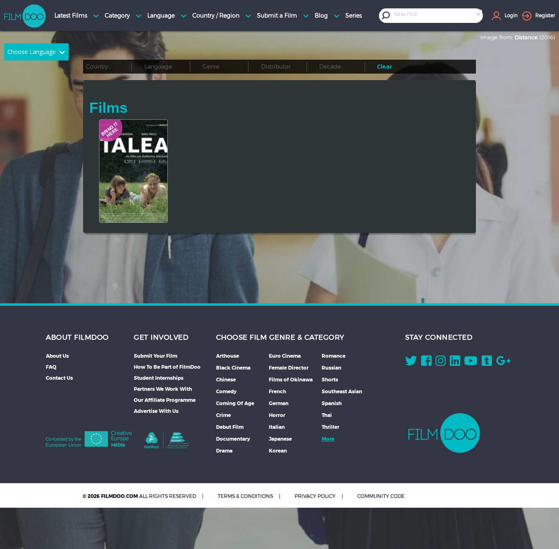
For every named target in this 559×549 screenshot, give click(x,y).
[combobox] (437, 15)
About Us (57, 356)
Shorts (330, 379)
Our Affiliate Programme (165, 400)
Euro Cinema (285, 356)
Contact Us (59, 378)
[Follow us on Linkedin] (455, 362)
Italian (277, 427)
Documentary (233, 439)
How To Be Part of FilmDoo (167, 367)
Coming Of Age (235, 403)
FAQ (51, 367)
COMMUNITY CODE (381, 496)
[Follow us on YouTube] (471, 362)
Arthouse (227, 356)
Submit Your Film (155, 356)
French (277, 391)
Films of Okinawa (291, 379)
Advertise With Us (156, 411)
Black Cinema (233, 368)
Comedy (226, 391)
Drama (224, 451)
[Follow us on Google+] (503, 362)
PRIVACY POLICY (315, 496)
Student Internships (158, 378)
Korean (278, 451)
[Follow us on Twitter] (411, 362)
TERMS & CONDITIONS (245, 496)
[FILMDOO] (444, 433)
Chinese (226, 379)
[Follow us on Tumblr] (487, 362)
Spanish (332, 403)
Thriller (330, 427)
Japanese (280, 439)
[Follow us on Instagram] (440, 362)
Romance (333, 356)
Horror (277, 415)
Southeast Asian (342, 391)
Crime (223, 415)
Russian (331, 368)
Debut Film (229, 427)
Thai (327, 415)
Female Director (289, 368)
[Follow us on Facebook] (426, 362)
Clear (384, 66)
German (279, 403)
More (328, 439)
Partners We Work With (163, 389)
